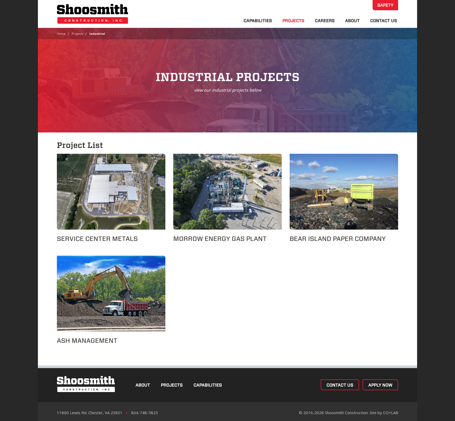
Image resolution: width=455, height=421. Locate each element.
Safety (385, 5)
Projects (293, 20)
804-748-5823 (144, 412)
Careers (325, 20)
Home (61, 34)
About (352, 20)
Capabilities (258, 20)
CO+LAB (390, 412)
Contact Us (383, 20)
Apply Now (380, 385)
